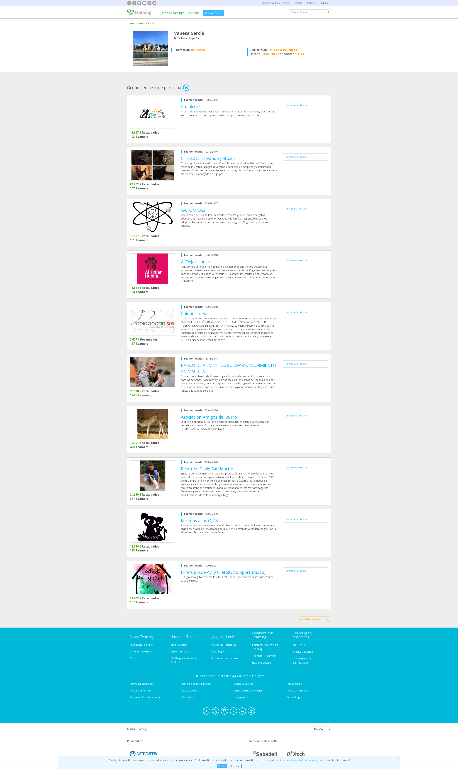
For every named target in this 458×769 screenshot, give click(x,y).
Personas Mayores (298, 690)
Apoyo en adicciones (142, 683)
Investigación (294, 683)
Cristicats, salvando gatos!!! (208, 158)
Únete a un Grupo (316, 619)
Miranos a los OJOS (199, 520)
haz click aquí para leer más (300, 760)
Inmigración (241, 697)
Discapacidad (190, 690)
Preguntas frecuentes (223, 644)
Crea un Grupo (213, 13)
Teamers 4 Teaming (264, 655)
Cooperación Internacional (145, 697)
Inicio (132, 23)
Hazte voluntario (261, 662)
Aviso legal (217, 651)
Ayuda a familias (243, 683)
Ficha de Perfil (146, 23)
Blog (132, 658)
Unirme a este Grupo (296, 105)
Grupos (194, 13)
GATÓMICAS (193, 210)
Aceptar (222, 766)
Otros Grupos (295, 697)
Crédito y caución (303, 651)
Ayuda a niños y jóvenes (248, 690)
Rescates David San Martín (207, 469)
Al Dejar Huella (195, 262)
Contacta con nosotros (224, 658)
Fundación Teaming (141, 644)
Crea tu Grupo (178, 644)
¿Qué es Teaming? (171, 13)
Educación (188, 697)
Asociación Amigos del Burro (209, 417)
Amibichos (191, 106)
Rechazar (235, 766)
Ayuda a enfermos (140, 690)
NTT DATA (299, 645)
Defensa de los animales (196, 683)
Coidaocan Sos (195, 313)
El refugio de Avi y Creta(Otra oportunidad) (223, 572)
